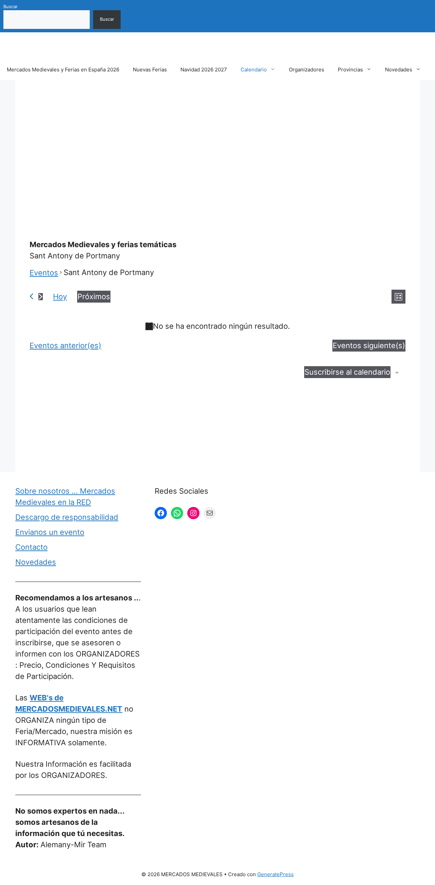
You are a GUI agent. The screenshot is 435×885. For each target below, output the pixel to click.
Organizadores (306, 69)
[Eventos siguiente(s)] (40, 296)
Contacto (31, 547)
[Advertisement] (217, 143)
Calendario (254, 69)
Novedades (398, 69)
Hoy (60, 296)
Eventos (44, 272)
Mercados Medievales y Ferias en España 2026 (63, 69)
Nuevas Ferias (150, 69)
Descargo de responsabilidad (66, 517)
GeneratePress (275, 874)
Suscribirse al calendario (347, 372)
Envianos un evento (49, 532)
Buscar (10, 6)
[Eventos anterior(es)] (31, 296)
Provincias (350, 69)
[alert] (217, 326)
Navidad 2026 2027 (203, 69)
